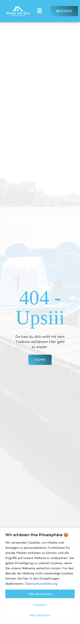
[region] (40, 576)
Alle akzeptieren (40, 594)
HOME (40, 360)
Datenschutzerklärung (41, 583)
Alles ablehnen (40, 615)
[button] (39, 11)
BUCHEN (64, 11)
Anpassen (40, 604)
